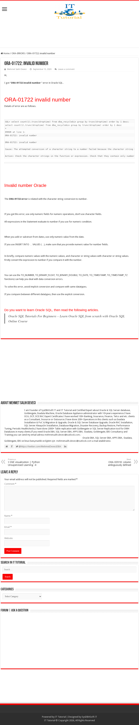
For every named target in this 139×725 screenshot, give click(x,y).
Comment (10, 483)
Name (8, 515)
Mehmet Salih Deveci (17, 69)
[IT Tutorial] (69, 10)
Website (8, 538)
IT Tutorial (60, 716)
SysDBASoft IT (89, 716)
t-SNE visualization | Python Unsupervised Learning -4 (24, 462)
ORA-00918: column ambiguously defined (119, 462)
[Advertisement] (69, 33)
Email (8, 527)
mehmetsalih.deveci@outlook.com (62, 435)
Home (6, 53)
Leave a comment (66, 69)
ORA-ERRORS (18, 53)
